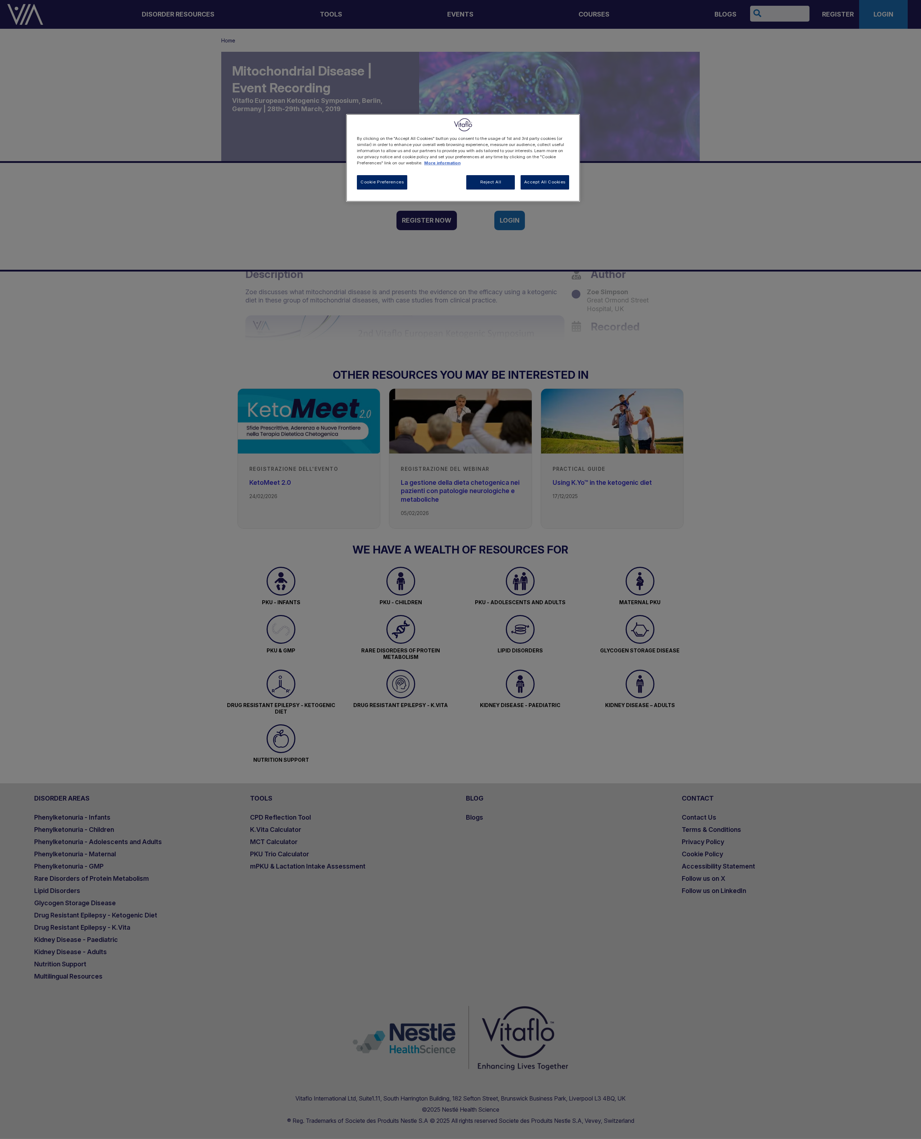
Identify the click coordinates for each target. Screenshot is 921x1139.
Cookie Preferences (382, 181)
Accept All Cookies (545, 181)
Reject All (491, 181)
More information (442, 162)
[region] (463, 158)
